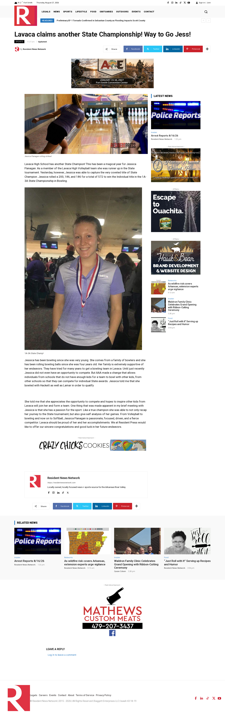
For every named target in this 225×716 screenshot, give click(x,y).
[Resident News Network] (26, 15)
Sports (19, 41)
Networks (172, 280)
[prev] (203, 20)
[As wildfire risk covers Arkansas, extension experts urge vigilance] (158, 287)
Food (170, 318)
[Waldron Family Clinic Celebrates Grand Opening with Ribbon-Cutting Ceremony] (158, 305)
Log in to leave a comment (62, 654)
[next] (209, 20)
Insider (154, 132)
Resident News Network (34, 49)
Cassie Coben (120, 571)
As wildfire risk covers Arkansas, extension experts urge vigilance (183, 286)
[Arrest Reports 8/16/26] (175, 115)
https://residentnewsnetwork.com (61, 483)
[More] (207, 49)
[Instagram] (172, 3)
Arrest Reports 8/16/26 (164, 135)
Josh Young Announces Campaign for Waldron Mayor (83, 20)
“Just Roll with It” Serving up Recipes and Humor (183, 323)
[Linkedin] (176, 3)
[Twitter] (185, 3)
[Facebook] (168, 3)
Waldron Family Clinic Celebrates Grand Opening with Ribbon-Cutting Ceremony (182, 305)
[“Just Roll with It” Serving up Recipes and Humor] (158, 324)
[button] (206, 11)
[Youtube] (189, 3)
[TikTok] (180, 3)
